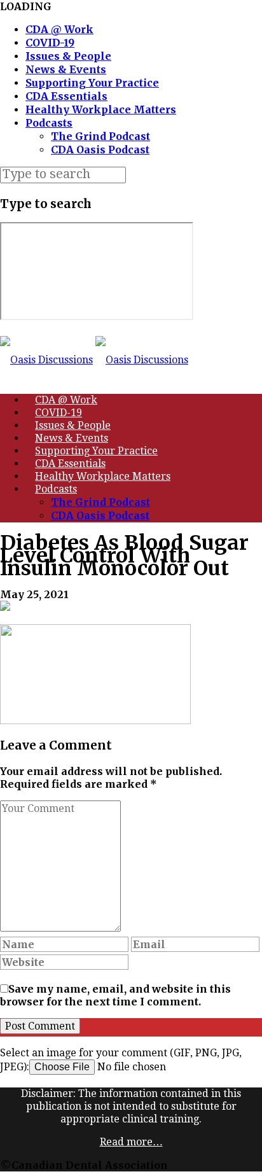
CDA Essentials (66, 96)
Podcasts (48, 122)
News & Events (65, 69)
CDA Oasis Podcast (100, 149)
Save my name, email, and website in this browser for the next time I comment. (115, 995)
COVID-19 (49, 42)
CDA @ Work (59, 29)
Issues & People (68, 56)
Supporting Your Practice (92, 82)
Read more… (131, 1142)
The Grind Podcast (100, 136)
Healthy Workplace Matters (100, 109)
